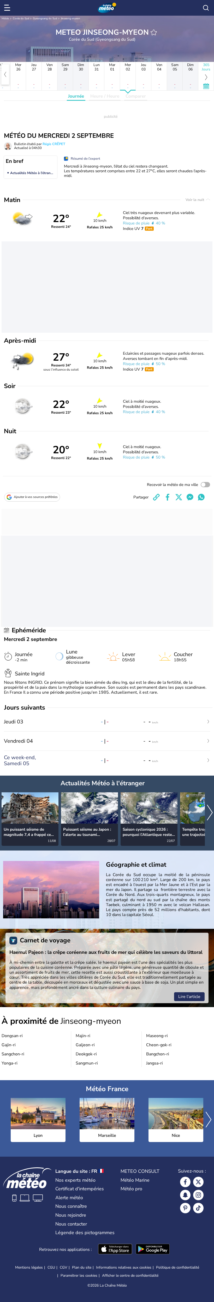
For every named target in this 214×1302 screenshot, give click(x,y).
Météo (5, 18)
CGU (51, 1267)
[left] (5, 74)
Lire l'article (189, 997)
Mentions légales (29, 1267)
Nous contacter (71, 1224)
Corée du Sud (21, 18)
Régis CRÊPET (54, 144)
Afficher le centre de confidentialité (130, 1276)
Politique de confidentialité (177, 1267)
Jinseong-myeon (70, 18)
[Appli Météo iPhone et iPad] (115, 1249)
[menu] (8, 8)
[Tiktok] (198, 1208)
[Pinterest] (185, 1208)
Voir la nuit (195, 199)
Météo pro (131, 1189)
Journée (76, 96)
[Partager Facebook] (167, 497)
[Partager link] (156, 497)
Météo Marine (135, 1180)
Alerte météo (69, 1197)
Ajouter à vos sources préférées (36, 497)
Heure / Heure (104, 96)
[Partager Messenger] (190, 497)
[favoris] (154, 32)
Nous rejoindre (70, 1215)
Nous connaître (71, 1206)
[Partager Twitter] (178, 497)
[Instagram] (198, 1195)
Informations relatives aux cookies (123, 1267)
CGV (63, 1267)
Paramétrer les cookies (79, 1276)
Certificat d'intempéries (79, 1189)
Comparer (136, 96)
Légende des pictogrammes (85, 1232)
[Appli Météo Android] (153, 1249)
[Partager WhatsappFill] (201, 497)
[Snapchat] (185, 1195)
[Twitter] (198, 1182)
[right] (210, 813)
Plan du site (81, 1267)
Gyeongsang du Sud (45, 18)
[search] (206, 8)
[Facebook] (185, 1182)
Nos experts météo (75, 1180)
